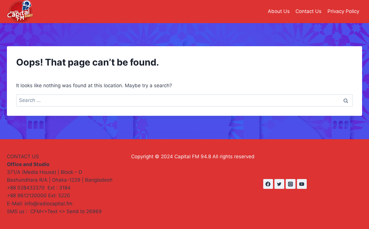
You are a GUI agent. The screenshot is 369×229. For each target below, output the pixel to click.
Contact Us (308, 11)
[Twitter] (279, 184)
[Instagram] (290, 184)
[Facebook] (268, 184)
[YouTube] (302, 184)
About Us (279, 11)
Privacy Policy (343, 11)
